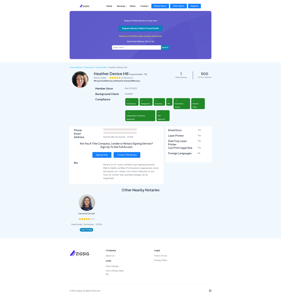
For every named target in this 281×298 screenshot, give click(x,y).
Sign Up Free (102, 154)
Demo (133, 6)
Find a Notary (76, 67)
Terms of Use (160, 256)
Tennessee (89, 67)
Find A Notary (112, 266)
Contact (144, 6)
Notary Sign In (160, 6)
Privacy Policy (160, 260)
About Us (110, 256)
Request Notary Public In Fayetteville (140, 28)
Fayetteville (101, 67)
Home (109, 6)
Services (121, 6)
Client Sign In (178, 6)
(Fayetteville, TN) (138, 74)
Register (194, 6)
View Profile (86, 230)
